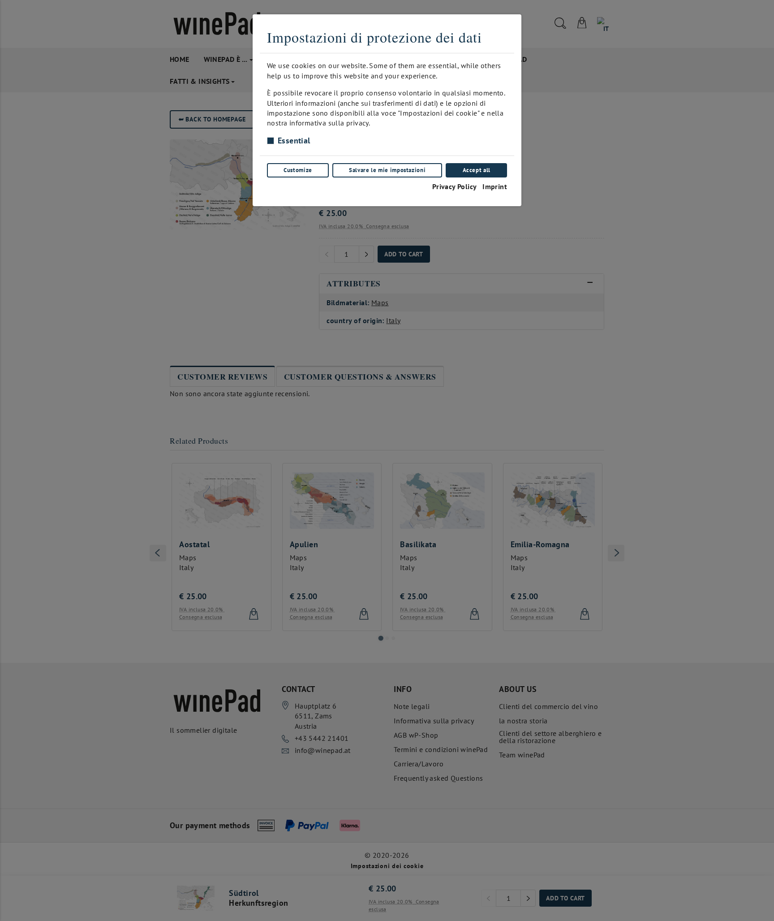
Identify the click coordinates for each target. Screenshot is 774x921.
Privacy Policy (454, 186)
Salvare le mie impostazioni (387, 170)
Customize (298, 170)
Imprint (494, 186)
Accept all (476, 170)
